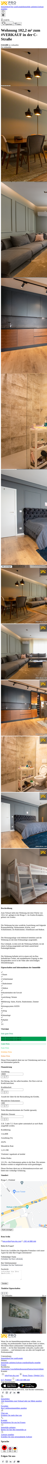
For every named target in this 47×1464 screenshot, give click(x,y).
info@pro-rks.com (12, 1375)
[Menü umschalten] (2, 18)
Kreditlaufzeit (6, 1087)
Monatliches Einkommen (10, 1101)
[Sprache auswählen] (3, 15)
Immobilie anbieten (30, 7)
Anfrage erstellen (22, 1363)
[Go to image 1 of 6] (2, 85)
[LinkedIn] (14, 1394)
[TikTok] (11, 1394)
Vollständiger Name (8, 1257)
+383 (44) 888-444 (22, 1380)
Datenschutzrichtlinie (36, 1369)
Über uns (13, 7)
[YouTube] (18, 1394)
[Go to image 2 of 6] (4, 85)
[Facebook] (3, 1394)
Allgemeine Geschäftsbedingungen (14, 1369)
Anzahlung (5, 1072)
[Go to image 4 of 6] (8, 85)
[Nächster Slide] (6, 1293)
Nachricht (4, 1269)
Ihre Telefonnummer (9, 1263)
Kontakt (20, 7)
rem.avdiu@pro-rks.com (12, 1241)
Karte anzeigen (7, 1230)
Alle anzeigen (6, 567)
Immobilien (5, 7)
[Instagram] (7, 1394)
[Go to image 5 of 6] (10, 85)
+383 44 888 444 (29, 1241)
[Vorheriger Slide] (2, 1293)
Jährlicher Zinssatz (8, 1114)
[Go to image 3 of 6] (6, 85)
